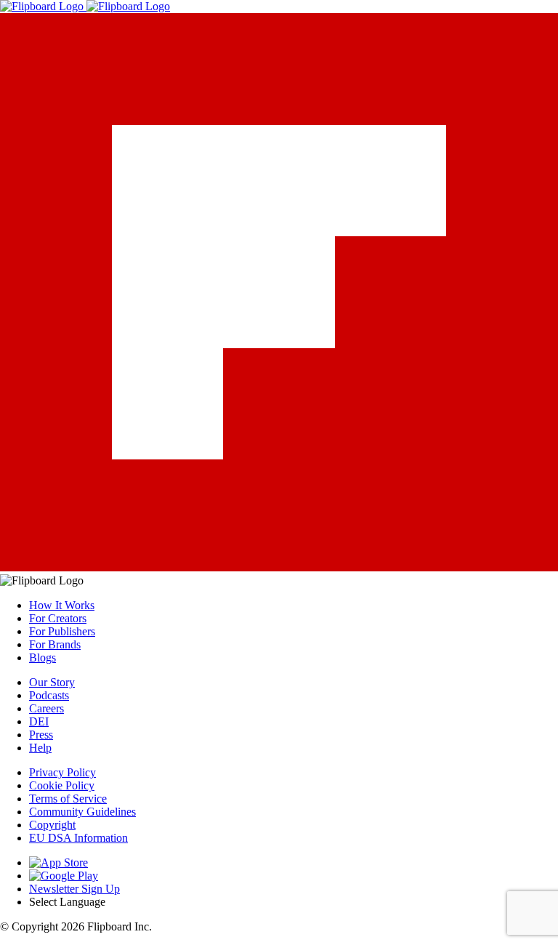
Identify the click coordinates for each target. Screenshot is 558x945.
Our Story (52, 682)
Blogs (42, 657)
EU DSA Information (78, 838)
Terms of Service (68, 798)
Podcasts (49, 695)
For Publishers (62, 631)
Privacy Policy (62, 772)
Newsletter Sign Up (74, 888)
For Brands (55, 644)
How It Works (61, 605)
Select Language (67, 902)
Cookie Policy (61, 785)
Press (41, 734)
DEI (39, 721)
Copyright (52, 825)
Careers (46, 708)
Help (40, 747)
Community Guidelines (82, 811)
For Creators (57, 618)
